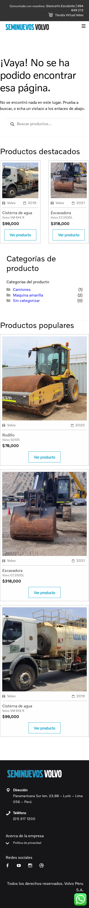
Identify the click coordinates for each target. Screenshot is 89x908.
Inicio (9, 38)
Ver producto (20, 235)
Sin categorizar (26, 300)
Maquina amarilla (28, 295)
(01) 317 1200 (24, 819)
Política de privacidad (27, 843)
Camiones (22, 289)
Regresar (77, 38)
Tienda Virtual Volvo (68, 15)
